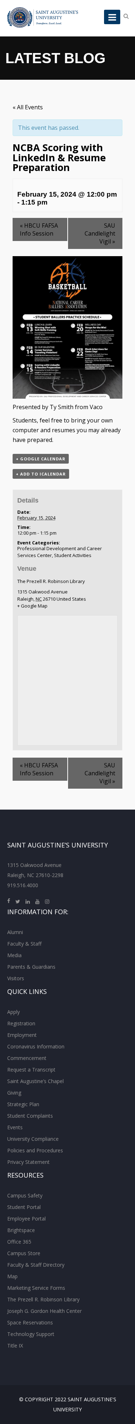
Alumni (15, 932)
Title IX (15, 1345)
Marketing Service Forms (36, 1287)
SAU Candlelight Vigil (100, 233)
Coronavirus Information (35, 1046)
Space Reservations (30, 1322)
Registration (21, 1023)
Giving (14, 1092)
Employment (22, 1034)
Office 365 (19, 1241)
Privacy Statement (28, 1161)
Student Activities (72, 555)
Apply (13, 1011)
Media (14, 955)
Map (12, 1276)
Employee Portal (26, 1218)
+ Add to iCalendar (41, 474)
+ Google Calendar (41, 458)
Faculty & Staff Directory (35, 1264)
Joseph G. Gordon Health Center (44, 1310)
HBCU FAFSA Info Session (39, 229)
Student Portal (24, 1207)
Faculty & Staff (24, 943)
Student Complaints (30, 1115)
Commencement (26, 1058)
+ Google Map (32, 606)
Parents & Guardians (31, 966)
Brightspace (21, 1230)
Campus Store (23, 1253)
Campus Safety (24, 1195)
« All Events (28, 107)
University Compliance (33, 1138)
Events (15, 1127)
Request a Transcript (31, 1069)
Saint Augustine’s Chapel (35, 1081)
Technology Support (30, 1334)
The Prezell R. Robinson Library (51, 581)
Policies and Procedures (35, 1150)
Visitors (15, 978)
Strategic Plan (23, 1104)
